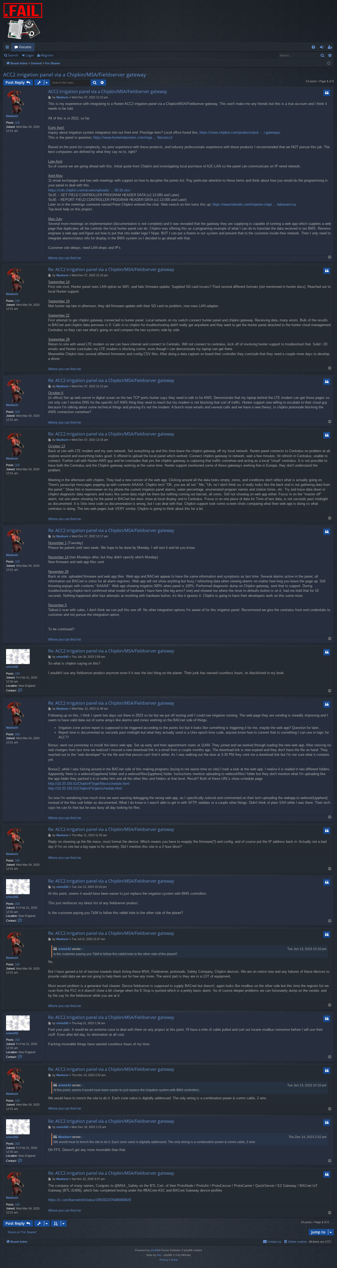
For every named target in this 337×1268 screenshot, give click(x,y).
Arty (159, 1255)
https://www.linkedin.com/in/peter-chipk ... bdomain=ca (254, 204)
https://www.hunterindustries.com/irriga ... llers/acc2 (132, 137)
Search (13, 55)
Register (47, 55)
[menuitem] (313, 47)
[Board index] (23, 21)
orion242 (12, 666)
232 (17, 673)
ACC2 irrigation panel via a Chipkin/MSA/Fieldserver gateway (74, 74)
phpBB (154, 1250)
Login (30, 55)
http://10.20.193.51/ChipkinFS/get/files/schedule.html (88, 784)
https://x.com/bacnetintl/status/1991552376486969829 (89, 1200)
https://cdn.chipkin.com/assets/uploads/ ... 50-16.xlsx (89, 190)
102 (17, 122)
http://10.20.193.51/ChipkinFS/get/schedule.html (85, 788)
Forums (25, 47)
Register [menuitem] (331, 48)
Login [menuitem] (323, 48)
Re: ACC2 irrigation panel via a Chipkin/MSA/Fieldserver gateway (111, 269)
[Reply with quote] (326, 93)
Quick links (8, 48)
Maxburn (12, 116)
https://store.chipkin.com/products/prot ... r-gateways (240, 132)
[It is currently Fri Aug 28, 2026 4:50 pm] (328, 63)
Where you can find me (64, 258)
